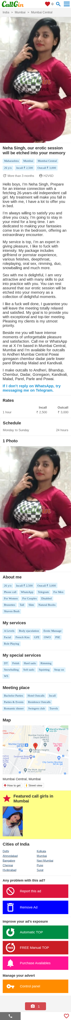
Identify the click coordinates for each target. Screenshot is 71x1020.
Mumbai (42, 855)
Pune (40, 865)
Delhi (6, 851)
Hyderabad (9, 870)
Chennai (8, 865)
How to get (12, 785)
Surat (40, 870)
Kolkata (41, 851)
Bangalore (9, 860)
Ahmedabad (10, 855)
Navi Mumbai (45, 860)
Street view (33, 785)
